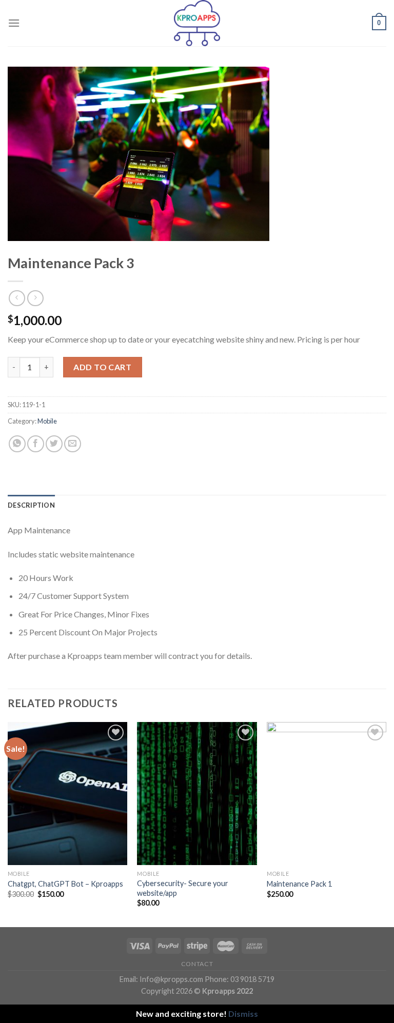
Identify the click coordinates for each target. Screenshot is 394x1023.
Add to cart (102, 367)
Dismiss (243, 1013)
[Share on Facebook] (35, 443)
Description (31, 505)
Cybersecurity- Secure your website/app (182, 888)
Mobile (47, 421)
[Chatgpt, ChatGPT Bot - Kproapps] (67, 793)
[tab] (31, 505)
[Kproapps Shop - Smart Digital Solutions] (197, 23)
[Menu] (14, 22)
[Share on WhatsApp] (17, 443)
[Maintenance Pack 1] (326, 793)
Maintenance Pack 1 (299, 883)
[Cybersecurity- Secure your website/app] (197, 793)
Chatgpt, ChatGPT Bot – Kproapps (65, 883)
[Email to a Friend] (72, 443)
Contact (197, 964)
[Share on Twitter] (54, 443)
